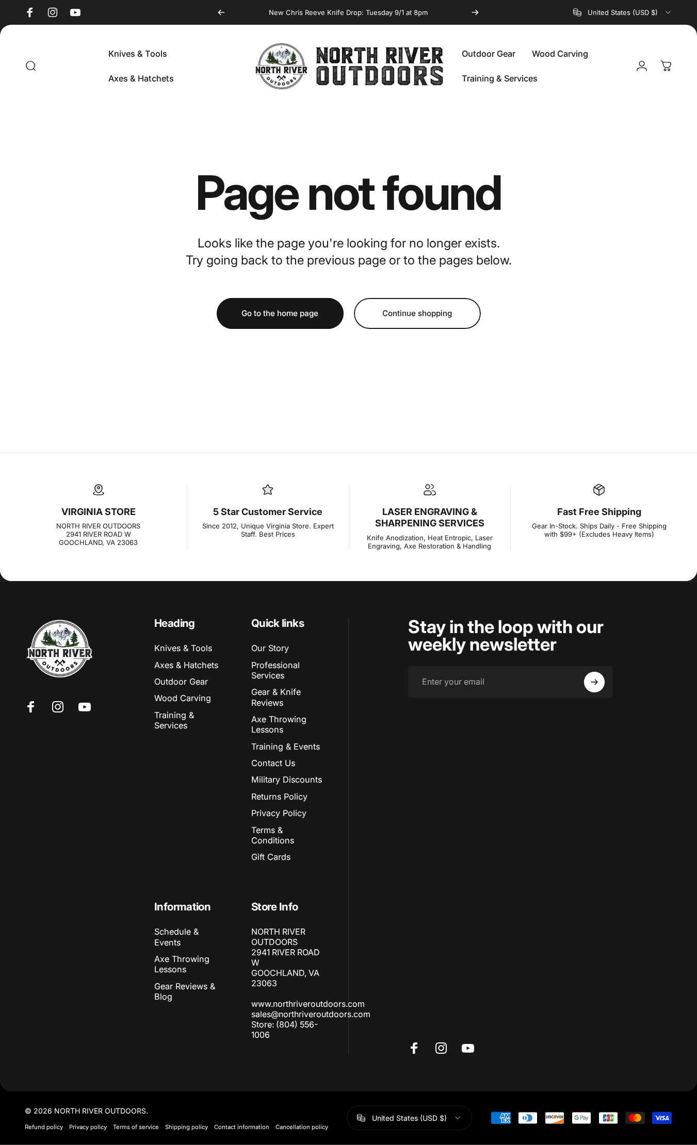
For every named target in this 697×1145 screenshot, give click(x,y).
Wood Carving (182, 698)
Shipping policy (186, 1126)
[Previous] (221, 12)
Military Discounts (286, 780)
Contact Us (273, 763)
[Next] (475, 12)
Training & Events (285, 746)
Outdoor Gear (181, 681)
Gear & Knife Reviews (276, 697)
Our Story (270, 648)
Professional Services (275, 670)
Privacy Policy (278, 813)
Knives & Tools (183, 648)
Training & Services (174, 720)
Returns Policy (279, 796)
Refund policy (44, 1126)
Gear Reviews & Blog (184, 991)
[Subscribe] (594, 682)
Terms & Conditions (272, 835)
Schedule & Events (176, 936)
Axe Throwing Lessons (278, 724)
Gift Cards (270, 857)
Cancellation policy (301, 1126)
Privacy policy (88, 1126)
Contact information (241, 1126)
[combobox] (622, 12)
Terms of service (136, 1126)
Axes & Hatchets (186, 665)
